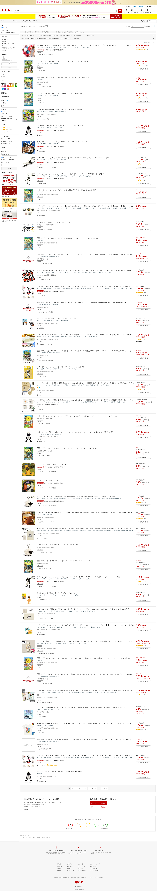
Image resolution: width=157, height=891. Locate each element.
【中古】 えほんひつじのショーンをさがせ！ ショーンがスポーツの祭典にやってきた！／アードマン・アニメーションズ (79, 416)
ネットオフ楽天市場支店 (45, 568)
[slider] (1, 60)
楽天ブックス (42, 70)
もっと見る (25, 809)
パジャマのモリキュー (44, 716)
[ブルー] (2, 89)
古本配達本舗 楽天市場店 (45, 749)
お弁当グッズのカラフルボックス (47, 522)
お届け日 (3, 109)
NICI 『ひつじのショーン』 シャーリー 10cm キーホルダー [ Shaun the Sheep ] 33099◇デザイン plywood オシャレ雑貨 (76, 496)
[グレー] (5, 84)
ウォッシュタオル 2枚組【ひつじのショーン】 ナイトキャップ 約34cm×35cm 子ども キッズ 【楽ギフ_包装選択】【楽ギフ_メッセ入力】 (82, 707)
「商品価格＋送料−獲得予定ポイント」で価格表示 (32, 26)
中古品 (3, 76)
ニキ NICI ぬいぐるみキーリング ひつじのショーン (53, 222)
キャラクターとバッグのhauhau (47, 279)
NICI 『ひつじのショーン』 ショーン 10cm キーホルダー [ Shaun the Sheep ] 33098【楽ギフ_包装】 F (70, 174)
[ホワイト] (8, 84)
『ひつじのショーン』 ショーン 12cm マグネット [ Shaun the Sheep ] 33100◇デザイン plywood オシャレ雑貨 (73, 158)
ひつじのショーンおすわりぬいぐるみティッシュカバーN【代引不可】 (60, 771)
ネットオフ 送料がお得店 (45, 86)
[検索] (120, 11)
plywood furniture (43, 183)
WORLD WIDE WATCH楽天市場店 (47, 653)
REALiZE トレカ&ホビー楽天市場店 (47, 472)
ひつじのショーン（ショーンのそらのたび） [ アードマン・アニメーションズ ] (62, 142)
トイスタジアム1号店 (44, 119)
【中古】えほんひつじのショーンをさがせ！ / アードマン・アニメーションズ (65, 77)
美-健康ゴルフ (42, 441)
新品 (2, 74)
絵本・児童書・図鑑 (38, 837)
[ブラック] (2, 84)
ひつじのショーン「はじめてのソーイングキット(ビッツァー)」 (58, 593)
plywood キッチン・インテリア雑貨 (47, 167)
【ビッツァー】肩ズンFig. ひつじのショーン (51, 464)
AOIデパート (42, 215)
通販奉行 (41, 135)
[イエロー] (13, 86)
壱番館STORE (42, 781)
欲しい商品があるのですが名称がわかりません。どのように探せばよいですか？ (43, 802)
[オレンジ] (10, 86)
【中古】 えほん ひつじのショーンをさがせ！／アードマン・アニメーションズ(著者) (68, 448)
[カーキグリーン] (16, 84)
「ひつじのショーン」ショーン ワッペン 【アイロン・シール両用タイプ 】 (61, 367)
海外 (7, 100)
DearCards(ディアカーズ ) (45, 344)
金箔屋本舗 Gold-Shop (44, 328)
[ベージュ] (13, 84)
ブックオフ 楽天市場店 (44, 423)
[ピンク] (2, 86)
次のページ (104, 788)
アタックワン (42, 733)
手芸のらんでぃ (42, 376)
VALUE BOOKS (42, 199)
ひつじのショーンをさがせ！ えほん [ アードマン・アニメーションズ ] (60, 93)
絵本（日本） (49, 837)
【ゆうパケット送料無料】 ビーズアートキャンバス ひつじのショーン (60, 109)
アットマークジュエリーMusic (46, 538)
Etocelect (41, 395)
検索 (10, 67)
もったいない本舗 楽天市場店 (46, 263)
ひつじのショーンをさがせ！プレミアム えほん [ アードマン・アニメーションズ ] (63, 61)
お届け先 (3, 103)
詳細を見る (76, 38)
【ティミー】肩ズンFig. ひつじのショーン (51, 480)
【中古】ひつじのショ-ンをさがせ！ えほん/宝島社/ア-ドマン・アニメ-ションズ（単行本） (69, 190)
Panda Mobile (42, 296)
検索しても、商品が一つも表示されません (34, 806)
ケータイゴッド (42, 765)
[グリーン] (16, 86)
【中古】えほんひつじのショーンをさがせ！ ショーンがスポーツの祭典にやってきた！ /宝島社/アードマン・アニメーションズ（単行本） (85, 658)
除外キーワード (5, 162)
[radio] (2, 27)
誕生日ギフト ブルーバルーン (46, 54)
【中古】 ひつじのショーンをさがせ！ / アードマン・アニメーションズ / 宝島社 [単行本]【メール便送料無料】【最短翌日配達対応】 (83, 302)
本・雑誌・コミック (25, 837)
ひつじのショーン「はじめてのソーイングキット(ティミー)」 (57, 318)
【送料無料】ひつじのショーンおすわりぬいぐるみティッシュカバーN (60, 125)
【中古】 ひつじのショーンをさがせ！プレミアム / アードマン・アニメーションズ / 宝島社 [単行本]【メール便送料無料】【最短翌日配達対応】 (87, 254)
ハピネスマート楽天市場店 (45, 552)
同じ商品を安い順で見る (143, 69)
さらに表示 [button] (4, 50)
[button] (150, 7)
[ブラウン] (10, 84)
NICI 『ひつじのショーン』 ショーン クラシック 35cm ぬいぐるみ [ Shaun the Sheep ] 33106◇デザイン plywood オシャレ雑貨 (78, 577)
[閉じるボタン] (153, 32)
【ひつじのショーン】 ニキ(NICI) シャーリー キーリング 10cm (57, 544)
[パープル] (5, 89)
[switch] (16, 119)
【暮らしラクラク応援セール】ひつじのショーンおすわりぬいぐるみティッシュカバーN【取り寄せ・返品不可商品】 (75, 432)
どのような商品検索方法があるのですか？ (34, 804)
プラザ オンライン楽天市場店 (46, 229)
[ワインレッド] (5, 86)
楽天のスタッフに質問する (98, 803)
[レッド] (8, 86)
